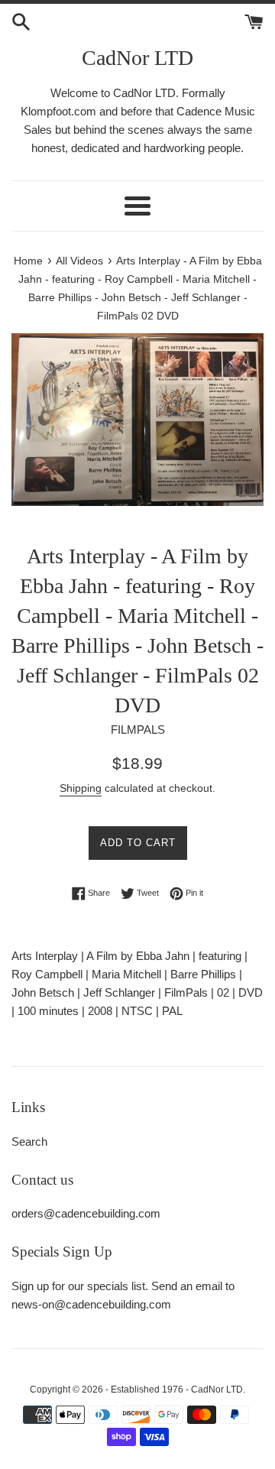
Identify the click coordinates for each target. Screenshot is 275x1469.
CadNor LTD (137, 58)
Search (29, 1141)
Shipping (81, 788)
